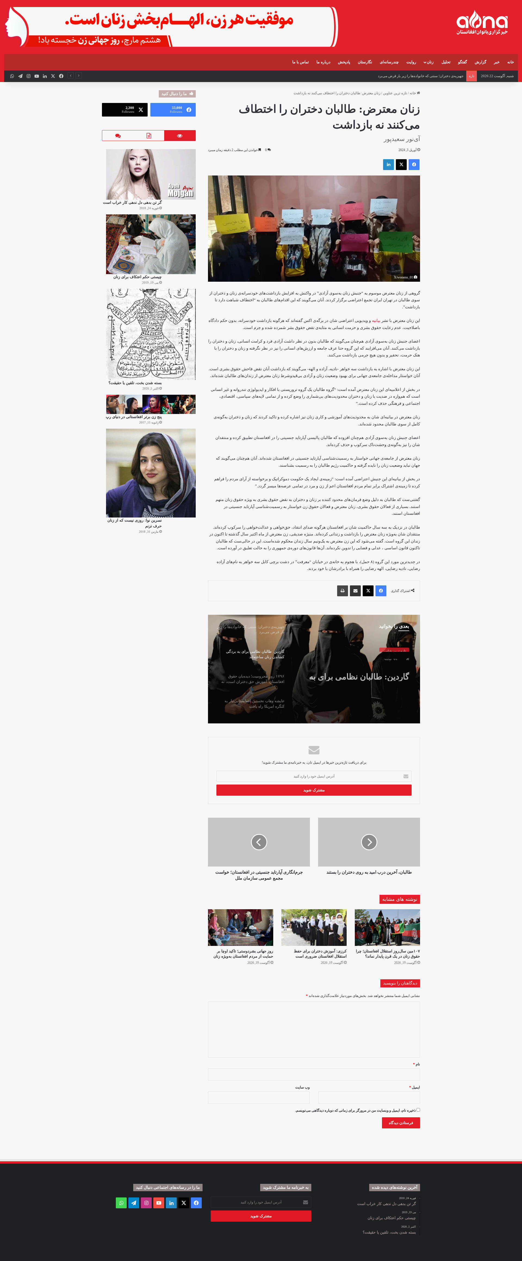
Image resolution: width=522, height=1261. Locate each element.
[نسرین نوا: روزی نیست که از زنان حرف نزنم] (151, 473)
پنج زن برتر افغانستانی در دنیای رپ (134, 417)
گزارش (480, 62)
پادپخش (344, 62)
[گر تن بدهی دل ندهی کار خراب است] (151, 174)
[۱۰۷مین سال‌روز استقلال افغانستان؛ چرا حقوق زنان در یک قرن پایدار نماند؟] (387, 927)
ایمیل (414, 1087)
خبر (497, 62)
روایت (411, 62)
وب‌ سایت (302, 1087)
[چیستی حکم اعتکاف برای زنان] (151, 244)
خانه (510, 62)
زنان (430, 62)
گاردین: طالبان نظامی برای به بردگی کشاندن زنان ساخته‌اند (359, 671)
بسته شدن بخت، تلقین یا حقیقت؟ (135, 383)
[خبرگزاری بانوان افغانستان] (481, 22)
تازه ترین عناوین (395, 93)
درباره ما (323, 62)
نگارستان (365, 62)
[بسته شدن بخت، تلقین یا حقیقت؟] (151, 334)
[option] (314, 669)
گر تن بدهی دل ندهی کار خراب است (132, 202)
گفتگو (462, 62)
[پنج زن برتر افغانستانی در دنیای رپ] (151, 404)
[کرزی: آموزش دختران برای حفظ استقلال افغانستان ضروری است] (314, 927)
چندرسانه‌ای (389, 62)
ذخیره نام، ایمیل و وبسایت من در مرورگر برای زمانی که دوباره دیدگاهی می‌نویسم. (355, 1110)
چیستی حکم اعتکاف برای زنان (137, 277)
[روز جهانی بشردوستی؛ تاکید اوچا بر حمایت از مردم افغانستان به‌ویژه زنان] (240, 927)
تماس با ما (300, 62)
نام (416, 1064)
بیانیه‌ (376, 320)
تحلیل (446, 62)
